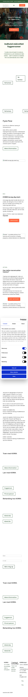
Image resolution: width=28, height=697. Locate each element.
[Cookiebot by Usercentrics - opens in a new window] (20, 320)
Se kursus (7, 83)
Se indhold (14, 29)
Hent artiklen (14, 299)
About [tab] (23, 323)
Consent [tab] (5, 323)
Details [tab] (14, 323)
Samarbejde (7, 666)
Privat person (9, 494)
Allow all (14, 368)
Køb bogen (14, 220)
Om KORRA (6, 664)
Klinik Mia (7, 516)
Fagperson (8, 488)
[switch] (24, 353)
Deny (14, 376)
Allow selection (14, 372)
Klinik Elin (7, 521)
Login (22, 5)
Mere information (10, 148)
